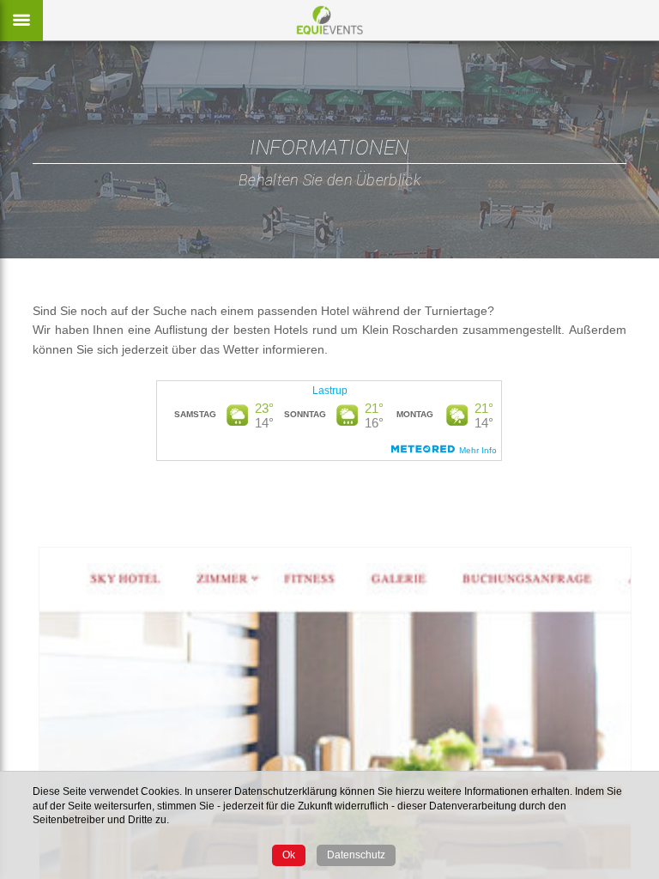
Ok (288, 855)
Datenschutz (356, 855)
